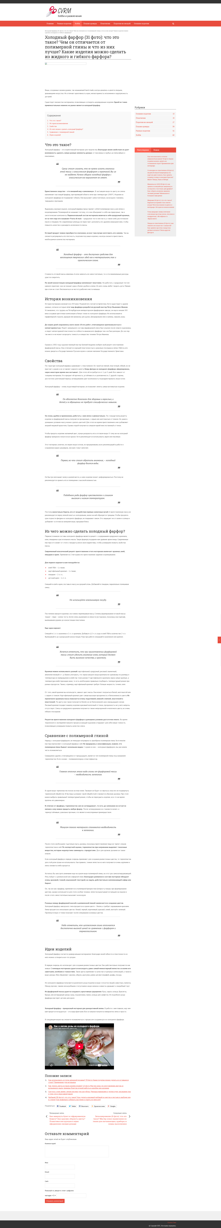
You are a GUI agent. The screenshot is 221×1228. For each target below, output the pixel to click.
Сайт (47, 1181)
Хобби (77, 23)
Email (47, 1172)
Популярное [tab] (143, 150)
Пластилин (105, 23)
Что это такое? (54, 120)
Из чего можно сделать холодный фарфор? (65, 129)
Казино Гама (172, 1223)
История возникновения (57, 123)
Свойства (52, 126)
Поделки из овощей (122, 23)
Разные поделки (64, 23)
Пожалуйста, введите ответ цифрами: (59, 1191)
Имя (46, 1163)
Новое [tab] (156, 150)
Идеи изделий (54, 135)
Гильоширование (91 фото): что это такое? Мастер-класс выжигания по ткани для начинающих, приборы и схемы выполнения (110, 1118)
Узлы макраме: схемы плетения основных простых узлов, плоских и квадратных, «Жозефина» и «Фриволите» (160, 215)
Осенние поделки (141, 23)
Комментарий (50, 1143)
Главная (50, 23)
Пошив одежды (90, 23)
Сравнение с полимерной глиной (60, 132)
